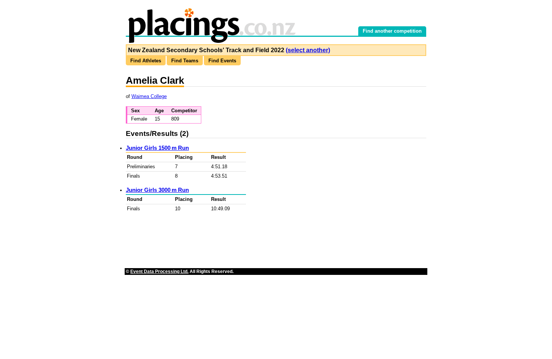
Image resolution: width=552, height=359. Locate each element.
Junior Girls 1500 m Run (157, 148)
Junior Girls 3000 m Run (157, 190)
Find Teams (184, 60)
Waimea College (149, 96)
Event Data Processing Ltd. (159, 271)
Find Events (222, 60)
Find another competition (392, 31)
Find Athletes (145, 60)
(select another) (308, 50)
